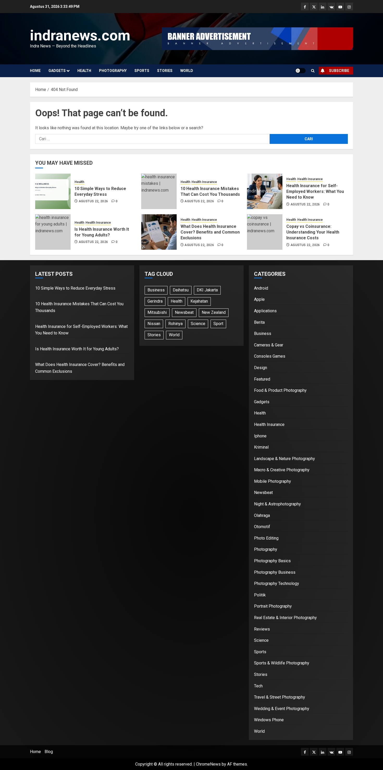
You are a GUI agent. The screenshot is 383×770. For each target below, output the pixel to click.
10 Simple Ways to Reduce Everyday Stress (75, 288)
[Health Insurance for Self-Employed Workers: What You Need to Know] (264, 191)
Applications (265, 310)
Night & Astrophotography (277, 504)
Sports (141, 71)
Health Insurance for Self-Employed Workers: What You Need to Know (315, 191)
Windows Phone (269, 719)
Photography (113, 71)
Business (156, 290)
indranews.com (80, 35)
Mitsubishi (157, 312)
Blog (49, 751)
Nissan (153, 323)
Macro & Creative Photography (282, 469)
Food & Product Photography (280, 390)
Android (261, 288)
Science (198, 323)
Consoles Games (269, 356)
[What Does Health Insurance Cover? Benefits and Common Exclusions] (159, 232)
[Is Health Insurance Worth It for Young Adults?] (53, 232)
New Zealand (214, 312)
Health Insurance (204, 182)
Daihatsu (181, 290)
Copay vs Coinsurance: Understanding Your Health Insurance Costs (312, 232)
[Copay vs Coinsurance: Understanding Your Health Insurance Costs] (264, 232)
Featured (262, 379)
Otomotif (262, 526)
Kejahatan (199, 301)
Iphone (260, 435)
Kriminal (261, 447)
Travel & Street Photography (279, 697)
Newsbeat (184, 312)
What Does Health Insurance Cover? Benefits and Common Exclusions (210, 232)
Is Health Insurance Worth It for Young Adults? (77, 348)
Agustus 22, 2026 (93, 201)
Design (260, 367)
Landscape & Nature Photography (284, 458)
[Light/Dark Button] (300, 70)
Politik (260, 594)
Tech (258, 685)
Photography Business (274, 572)
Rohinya (175, 323)
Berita (259, 322)
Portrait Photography (273, 606)
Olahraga (262, 515)
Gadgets (57, 71)
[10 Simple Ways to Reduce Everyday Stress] (53, 191)
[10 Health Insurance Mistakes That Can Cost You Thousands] (159, 191)
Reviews (262, 629)
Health (84, 71)
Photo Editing (266, 538)
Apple (259, 299)
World (186, 71)
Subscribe (339, 71)
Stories (164, 71)
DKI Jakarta (207, 290)
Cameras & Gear (268, 345)
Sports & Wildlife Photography (281, 663)
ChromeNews (208, 764)
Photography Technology (276, 583)
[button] (313, 71)
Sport (218, 323)
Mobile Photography (272, 481)
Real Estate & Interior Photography (285, 617)
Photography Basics (272, 560)
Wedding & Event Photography (281, 708)
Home (35, 71)
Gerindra (155, 301)
